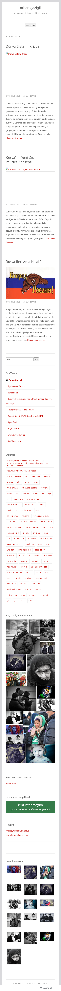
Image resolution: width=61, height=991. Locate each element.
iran (46, 533)
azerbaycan (38, 493)
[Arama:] (19, 359)
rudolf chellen (14, 572)
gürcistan (48, 527)
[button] (23, 636)
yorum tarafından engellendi (33, 808)
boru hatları (33, 499)
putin (24, 567)
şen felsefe (19, 601)
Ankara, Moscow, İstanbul (17, 830)
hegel (26, 533)
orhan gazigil (30, 7)
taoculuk (11, 584)
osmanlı (24, 561)
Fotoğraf (11, 522)
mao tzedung (24, 550)
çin (8, 601)
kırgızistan (43, 544)
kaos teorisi (46, 539)
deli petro (12, 510)
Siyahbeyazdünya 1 (16, 386)
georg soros (46, 522)
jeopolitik (19, 539)
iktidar (36, 533)
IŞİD (8, 539)
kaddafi (32, 539)
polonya (47, 561)
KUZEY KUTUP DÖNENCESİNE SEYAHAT (25, 416)
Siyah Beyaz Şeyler (16, 435)
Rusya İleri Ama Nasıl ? (23, 261)
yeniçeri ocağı (14, 589)
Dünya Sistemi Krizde (22, 46)
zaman (38, 589)
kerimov (30, 544)
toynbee (24, 584)
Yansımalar (13, 392)
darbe (42, 505)
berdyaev (18, 499)
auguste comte (29, 488)
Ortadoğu (12, 561)
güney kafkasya (14, 527)
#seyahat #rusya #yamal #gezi (21, 471)
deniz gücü (26, 510)
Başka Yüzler (13, 428)
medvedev (40, 550)
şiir (30, 601)
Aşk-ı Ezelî (12, 422)
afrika (47, 476)
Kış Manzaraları (15, 441)
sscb (9, 578)
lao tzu (11, 550)
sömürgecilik (41, 578)
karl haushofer (14, 544)
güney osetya (32, 527)
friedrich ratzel (28, 522)
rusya (29, 572)
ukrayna (36, 584)
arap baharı (12, 488)
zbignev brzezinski (16, 595)
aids (19, 482)
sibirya (48, 572)
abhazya (36, 476)
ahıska (10, 482)
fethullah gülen (41, 516)
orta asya (47, 555)
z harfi (32, 595)
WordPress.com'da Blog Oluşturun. (30, 983)
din (37, 510)
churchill (30, 505)
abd (26, 476)
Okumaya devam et (14, 138)
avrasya (44, 488)
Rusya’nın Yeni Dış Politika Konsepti (20, 159)
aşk (49, 493)
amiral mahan (31, 482)
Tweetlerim (11, 783)
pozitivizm (12, 567)
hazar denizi (13, 533)
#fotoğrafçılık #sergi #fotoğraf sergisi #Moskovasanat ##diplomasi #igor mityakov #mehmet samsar (29, 463)
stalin (18, 578)
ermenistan (12, 516)
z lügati (44, 595)
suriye (28, 578)
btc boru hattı (14, 505)
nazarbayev (33, 555)
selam (38, 572)
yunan (28, 589)
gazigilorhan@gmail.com (17, 835)
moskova (11, 555)
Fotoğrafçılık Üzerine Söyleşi (21, 409)
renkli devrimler (39, 567)
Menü (32, 25)
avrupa (26, 493)
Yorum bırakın (30, 96)
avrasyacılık (13, 493)
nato (21, 555)
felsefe (25, 516)
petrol (35, 561)
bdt (8, 499)
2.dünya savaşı (14, 476)
